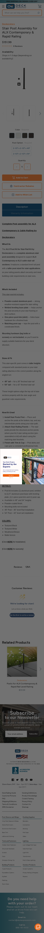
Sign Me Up (10, 475)
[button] (38, 927)
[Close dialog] (42, 450)
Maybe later (11, 477)
